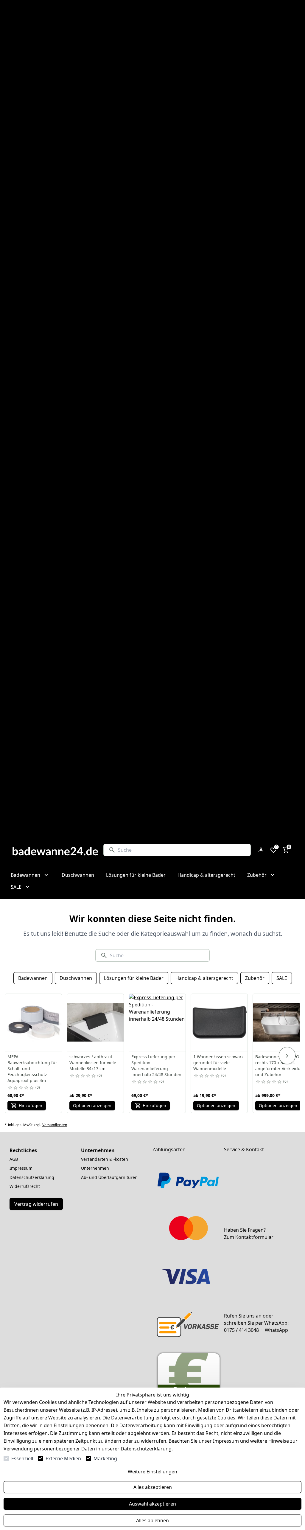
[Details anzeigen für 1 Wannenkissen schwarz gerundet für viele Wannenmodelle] (219, 1022)
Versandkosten (54, 1125)
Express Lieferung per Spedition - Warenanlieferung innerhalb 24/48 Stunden (156, 1065)
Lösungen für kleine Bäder (134, 978)
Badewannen (33, 978)
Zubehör (254, 978)
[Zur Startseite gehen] (55, 850)
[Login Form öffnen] (261, 850)
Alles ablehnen (152, 1520)
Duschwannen (76, 978)
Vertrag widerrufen (36, 1204)
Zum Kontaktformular (248, 1237)
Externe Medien (63, 1458)
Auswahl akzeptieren (152, 1503)
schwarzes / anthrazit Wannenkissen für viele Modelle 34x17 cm (92, 1062)
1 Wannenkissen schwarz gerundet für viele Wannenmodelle (218, 1062)
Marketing (105, 1458)
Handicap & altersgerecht (204, 978)
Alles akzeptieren (152, 1487)
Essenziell (22, 1458)
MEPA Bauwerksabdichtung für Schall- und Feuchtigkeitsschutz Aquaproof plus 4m (32, 1068)
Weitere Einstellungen (152, 1471)
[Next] (287, 1055)
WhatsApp (276, 1330)
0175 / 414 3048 (241, 1330)
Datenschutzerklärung (146, 1448)
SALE (281, 978)
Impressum (226, 1441)
